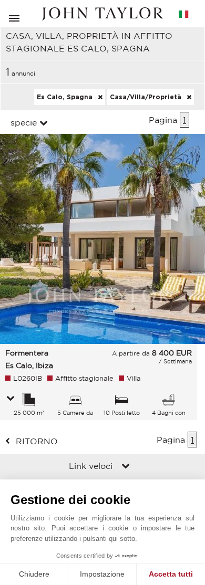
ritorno (37, 441)
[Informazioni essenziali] (10, 399)
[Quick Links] (125, 467)
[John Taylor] (102, 14)
